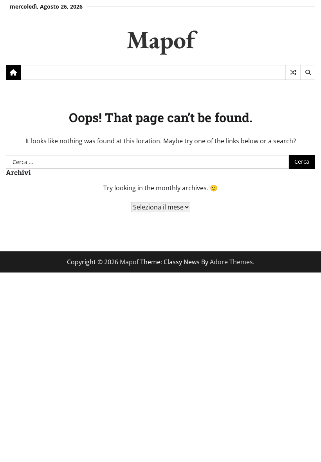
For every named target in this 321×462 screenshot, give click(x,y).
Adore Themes (231, 262)
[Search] (307, 72)
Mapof (160, 39)
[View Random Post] (293, 72)
